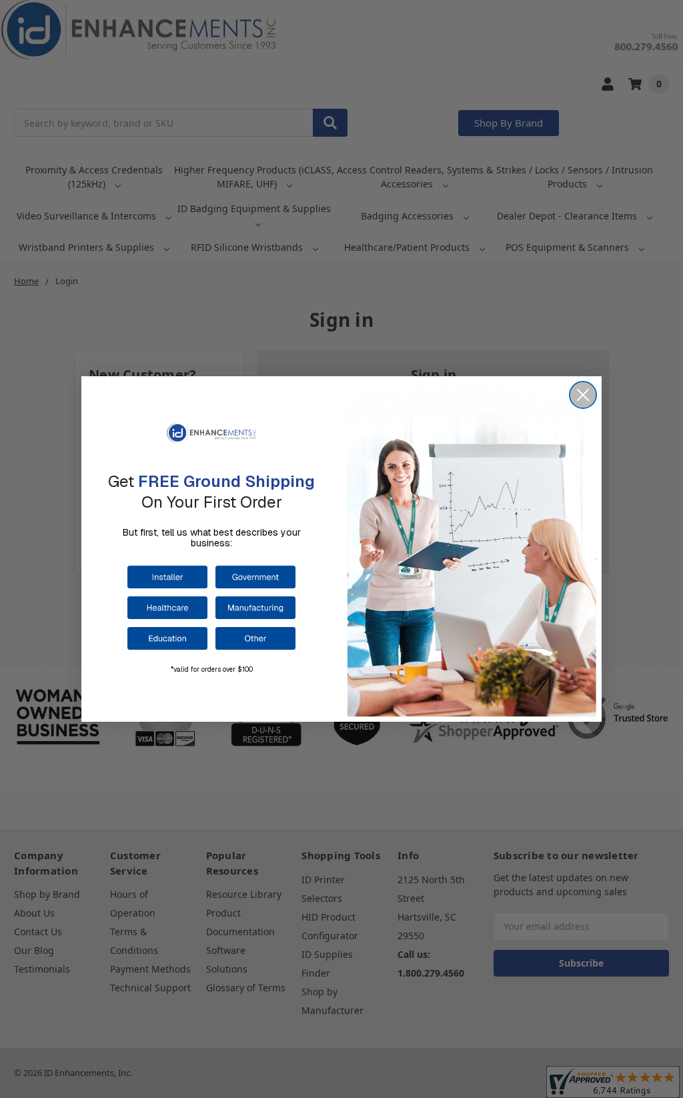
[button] (167, 577)
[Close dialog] (583, 395)
